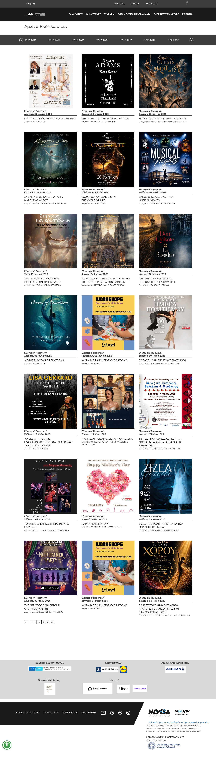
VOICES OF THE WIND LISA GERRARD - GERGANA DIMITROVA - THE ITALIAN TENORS (48, 442)
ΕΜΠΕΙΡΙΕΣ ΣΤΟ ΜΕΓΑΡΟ (166, 14)
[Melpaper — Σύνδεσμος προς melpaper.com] (132, 668)
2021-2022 (149, 40)
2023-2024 (102, 40)
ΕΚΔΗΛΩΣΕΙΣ (76, 14)
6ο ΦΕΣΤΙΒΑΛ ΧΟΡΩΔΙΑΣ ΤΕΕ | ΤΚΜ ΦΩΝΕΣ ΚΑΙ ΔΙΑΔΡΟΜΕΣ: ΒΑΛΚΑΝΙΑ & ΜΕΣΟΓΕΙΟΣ (160, 442)
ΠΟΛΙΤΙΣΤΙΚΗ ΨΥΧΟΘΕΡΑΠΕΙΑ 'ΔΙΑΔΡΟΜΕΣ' (50, 118)
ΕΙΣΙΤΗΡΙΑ (187, 14)
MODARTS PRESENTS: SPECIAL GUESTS (162, 118)
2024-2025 (78, 40)
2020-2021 (174, 40)
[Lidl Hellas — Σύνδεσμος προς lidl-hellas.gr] (119, 668)
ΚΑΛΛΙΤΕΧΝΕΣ (93, 14)
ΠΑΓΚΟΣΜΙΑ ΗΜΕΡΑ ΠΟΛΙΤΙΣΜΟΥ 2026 (162, 360)
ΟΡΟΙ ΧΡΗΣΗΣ (89, 712)
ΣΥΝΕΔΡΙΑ (109, 14)
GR (28, 3)
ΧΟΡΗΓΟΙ (135, 4)
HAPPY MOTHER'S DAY (95, 524)
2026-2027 (30, 40)
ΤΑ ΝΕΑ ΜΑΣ (151, 4)
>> (52, 622)
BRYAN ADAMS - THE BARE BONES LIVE (105, 118)
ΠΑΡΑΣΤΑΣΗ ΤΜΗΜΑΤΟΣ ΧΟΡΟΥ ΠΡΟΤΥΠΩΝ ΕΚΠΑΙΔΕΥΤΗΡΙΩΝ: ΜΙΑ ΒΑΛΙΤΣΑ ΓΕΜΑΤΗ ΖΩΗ (159, 608)
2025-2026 (54, 40)
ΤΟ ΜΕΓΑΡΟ (119, 4)
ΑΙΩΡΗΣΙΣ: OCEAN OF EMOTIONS (44, 360)
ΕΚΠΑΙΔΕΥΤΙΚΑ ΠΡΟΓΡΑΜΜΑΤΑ (134, 14)
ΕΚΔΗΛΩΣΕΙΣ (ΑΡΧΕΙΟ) (28, 712)
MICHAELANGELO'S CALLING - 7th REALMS (107, 439)
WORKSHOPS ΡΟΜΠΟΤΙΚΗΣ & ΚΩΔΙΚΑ (104, 360)
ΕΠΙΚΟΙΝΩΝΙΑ (51, 712)
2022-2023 (126, 40)
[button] (7, 745)
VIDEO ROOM (70, 712)
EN (33, 3)
